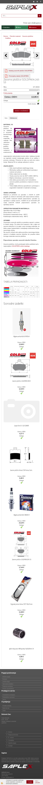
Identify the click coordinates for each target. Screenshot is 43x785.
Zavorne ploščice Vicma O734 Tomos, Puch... (21, 470)
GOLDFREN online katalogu (21, 246)
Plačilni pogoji (6, 676)
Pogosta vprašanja (7, 686)
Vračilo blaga (6, 681)
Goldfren (8, 38)
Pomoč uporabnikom (8, 688)
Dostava (4, 679)
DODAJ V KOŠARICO (21, 111)
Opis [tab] (6, 118)
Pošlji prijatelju (8, 93)
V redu (30, 782)
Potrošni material (15, 36)
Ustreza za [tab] (13, 118)
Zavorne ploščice (27, 36)
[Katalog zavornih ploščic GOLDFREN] (6, 70)
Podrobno (6, 27)
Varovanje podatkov (7, 684)
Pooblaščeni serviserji (8, 697)
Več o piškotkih (37, 781)
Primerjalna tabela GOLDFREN (18, 76)
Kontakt (10, 746)
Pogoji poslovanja (13, 734)
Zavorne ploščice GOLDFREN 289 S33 (21, 559)
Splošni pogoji (12, 743)
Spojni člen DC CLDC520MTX (21, 426)
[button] (37, 55)
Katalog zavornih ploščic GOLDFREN (20, 70)
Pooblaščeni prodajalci (8, 695)
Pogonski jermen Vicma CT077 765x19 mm (21, 604)
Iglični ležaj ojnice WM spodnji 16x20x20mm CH (21, 649)
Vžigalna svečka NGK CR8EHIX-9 (22, 515)
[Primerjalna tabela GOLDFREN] (6, 76)
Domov (6, 36)
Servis (4, 699)
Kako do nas (5, 708)
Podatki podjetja (6, 705)
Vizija (4, 710)
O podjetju (11, 740)
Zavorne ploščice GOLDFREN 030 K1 (21, 381)
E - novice (11, 737)
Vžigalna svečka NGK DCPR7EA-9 (21, 336)
